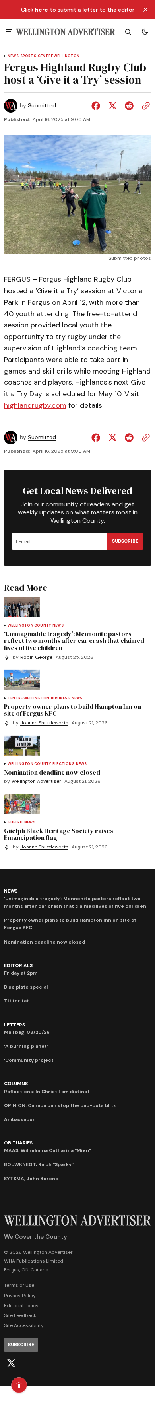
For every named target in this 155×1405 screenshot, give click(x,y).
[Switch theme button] (144, 31)
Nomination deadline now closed (44, 942)
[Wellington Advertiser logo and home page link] (65, 32)
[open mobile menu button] (9, 31)
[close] (145, 9)
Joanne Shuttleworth (44, 723)
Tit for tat (16, 1001)
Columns (15, 1083)
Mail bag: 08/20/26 (27, 1032)
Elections (63, 764)
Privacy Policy (20, 1295)
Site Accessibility (24, 1325)
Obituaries (18, 1143)
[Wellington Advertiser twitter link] (11, 1363)
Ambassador (19, 1119)
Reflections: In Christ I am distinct (47, 1091)
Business (60, 698)
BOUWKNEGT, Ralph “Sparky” (39, 1164)
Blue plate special (26, 987)
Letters (14, 1025)
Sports (28, 56)
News (13, 56)
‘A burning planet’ (26, 1046)
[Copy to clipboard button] (144, 106)
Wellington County (29, 625)
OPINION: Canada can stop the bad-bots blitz (60, 1105)
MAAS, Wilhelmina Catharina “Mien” (47, 1150)
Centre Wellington (58, 56)
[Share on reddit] (129, 106)
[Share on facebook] (97, 106)
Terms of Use (19, 1285)
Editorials (18, 965)
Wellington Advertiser (36, 781)
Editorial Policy (21, 1305)
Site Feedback (20, 1315)
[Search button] (128, 31)
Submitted (42, 105)
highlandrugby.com (35, 405)
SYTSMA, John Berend (31, 1178)
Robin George (36, 657)
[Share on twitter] (112, 106)
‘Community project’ (29, 1060)
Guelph (15, 822)
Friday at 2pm (20, 973)
